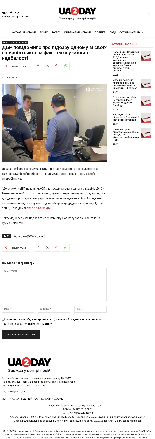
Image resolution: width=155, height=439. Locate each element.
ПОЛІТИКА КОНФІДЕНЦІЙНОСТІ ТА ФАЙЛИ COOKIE (32, 398)
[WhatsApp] (66, 66)
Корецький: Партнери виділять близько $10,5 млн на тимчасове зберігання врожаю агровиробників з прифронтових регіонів (126, 61)
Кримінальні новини (15, 42)
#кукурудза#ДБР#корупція (28, 236)
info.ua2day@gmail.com (15, 391)
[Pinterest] (56, 66)
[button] (148, 14)
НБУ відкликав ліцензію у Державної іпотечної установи (126, 117)
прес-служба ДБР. (40, 208)
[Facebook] (38, 66)
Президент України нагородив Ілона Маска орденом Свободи (124, 101)
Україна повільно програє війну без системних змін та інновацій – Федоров (125, 84)
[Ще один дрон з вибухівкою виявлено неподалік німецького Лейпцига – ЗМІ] (146, 133)
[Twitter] (47, 66)
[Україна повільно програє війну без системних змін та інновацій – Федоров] (146, 84)
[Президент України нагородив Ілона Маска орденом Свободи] (146, 101)
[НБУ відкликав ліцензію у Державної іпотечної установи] (146, 118)
